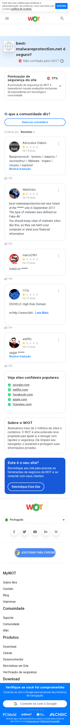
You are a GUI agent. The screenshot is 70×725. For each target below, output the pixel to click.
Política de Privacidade (50, 721)
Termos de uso (32, 721)
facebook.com (23, 394)
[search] (62, 18)
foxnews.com (22, 404)
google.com (21, 385)
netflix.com (20, 389)
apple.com (20, 399)
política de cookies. (21, 9)
